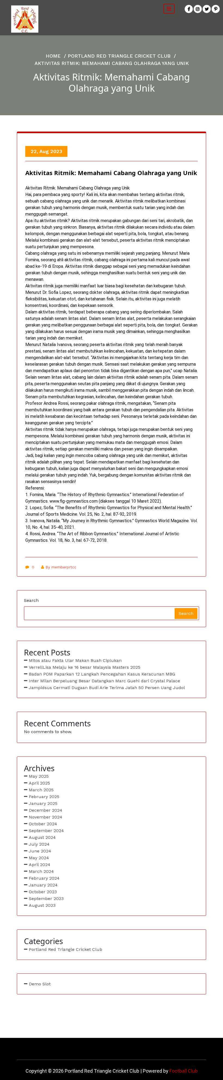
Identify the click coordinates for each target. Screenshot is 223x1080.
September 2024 (46, 830)
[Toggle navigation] (169, 9)
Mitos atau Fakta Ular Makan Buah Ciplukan (75, 660)
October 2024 (43, 823)
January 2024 (43, 885)
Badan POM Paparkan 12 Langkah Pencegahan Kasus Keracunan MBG (102, 674)
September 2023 (46, 898)
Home (53, 56)
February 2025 (44, 796)
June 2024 (40, 851)
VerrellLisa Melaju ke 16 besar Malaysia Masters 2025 (84, 667)
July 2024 (39, 844)
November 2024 (45, 817)
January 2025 (43, 803)
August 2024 (42, 837)
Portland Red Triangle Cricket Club (119, 56)
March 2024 (41, 871)
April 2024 (39, 864)
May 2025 (39, 776)
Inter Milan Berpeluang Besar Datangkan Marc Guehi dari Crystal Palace (104, 680)
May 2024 (39, 857)
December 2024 (45, 810)
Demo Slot (40, 983)
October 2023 (43, 891)
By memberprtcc (60, 567)
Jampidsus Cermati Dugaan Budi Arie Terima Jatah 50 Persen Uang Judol (107, 687)
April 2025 (39, 783)
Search (31, 600)
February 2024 (44, 878)
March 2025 (41, 789)
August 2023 (42, 905)
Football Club (183, 1071)
